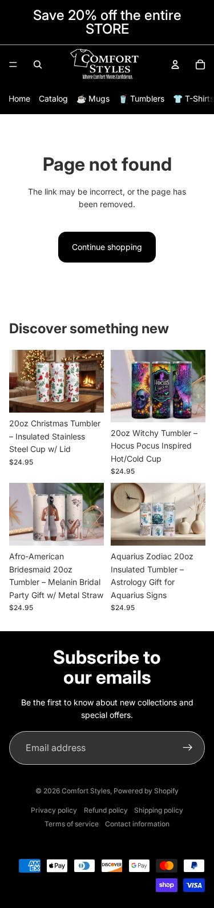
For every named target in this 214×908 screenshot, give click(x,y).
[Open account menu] (175, 64)
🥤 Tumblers (141, 98)
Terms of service (72, 824)
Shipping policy (158, 810)
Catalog (53, 98)
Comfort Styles (86, 790)
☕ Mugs (93, 98)
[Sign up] (188, 748)
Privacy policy (54, 810)
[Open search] (37, 64)
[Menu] (13, 64)
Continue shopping (107, 247)
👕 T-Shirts (193, 98)
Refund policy (106, 810)
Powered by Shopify (146, 790)
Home (19, 98)
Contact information (137, 824)
